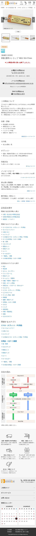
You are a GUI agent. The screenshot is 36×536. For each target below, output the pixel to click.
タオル (5, 304)
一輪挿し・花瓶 (7, 256)
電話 (25, 4)
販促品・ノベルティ (9, 219)
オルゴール (6, 288)
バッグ (5, 307)
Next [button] (33, 19)
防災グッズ (6, 276)
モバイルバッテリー (9, 229)
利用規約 (9, 531)
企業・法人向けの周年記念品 (11, 214)
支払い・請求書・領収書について (25, 201)
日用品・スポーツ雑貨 (9, 302)
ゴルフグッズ (7, 244)
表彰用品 (5, 309)
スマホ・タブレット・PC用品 (11, 290)
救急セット (6, 246)
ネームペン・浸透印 (9, 278)
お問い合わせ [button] (5, 498)
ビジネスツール (7, 292)
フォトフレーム (7, 273)
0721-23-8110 (19, 73)
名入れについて (30, 166)
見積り (34, 4)
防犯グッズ (6, 249)
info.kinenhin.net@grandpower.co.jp (19, 83)
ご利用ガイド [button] (5, 488)
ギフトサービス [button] (6, 493)
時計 (4, 266)
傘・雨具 (5, 241)
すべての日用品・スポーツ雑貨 (12, 239)
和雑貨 (5, 297)
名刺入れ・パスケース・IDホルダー (13, 285)
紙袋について (30, 191)
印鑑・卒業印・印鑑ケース (10, 280)
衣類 (4, 314)
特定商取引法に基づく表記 (22, 531)
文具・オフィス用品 (9, 283)
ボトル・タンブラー (9, 271)
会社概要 (9, 529)
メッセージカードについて (27, 177)
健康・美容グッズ (8, 299)
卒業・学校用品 (7, 311)
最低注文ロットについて (28, 136)
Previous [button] (2, 19)
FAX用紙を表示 (19, 94)
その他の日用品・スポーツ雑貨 (12, 258)
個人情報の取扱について (21, 529)
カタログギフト (7, 316)
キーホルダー (7, 253)
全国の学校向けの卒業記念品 (11, 217)
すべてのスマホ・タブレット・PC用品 (14, 227)
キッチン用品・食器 (9, 295)
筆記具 (5, 268)
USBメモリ (6, 232)
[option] (18, 19)
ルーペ (5, 251)
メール (30, 4)
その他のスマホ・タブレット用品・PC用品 (15, 237)
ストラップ (6, 234)
